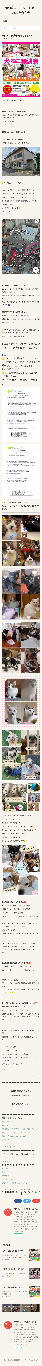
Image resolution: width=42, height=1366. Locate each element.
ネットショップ (7, 1139)
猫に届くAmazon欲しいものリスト (14, 1136)
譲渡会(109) (5, 1070)
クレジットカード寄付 (9, 1125)
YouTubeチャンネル (9, 1157)
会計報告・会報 (7, 1179)
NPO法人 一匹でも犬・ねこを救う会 (21, 10)
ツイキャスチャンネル (9, 1161)
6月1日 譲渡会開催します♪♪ (12, 1251)
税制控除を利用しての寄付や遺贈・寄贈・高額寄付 (20, 1129)
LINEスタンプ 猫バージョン (12, 1147)
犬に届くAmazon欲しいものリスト (14, 1132)
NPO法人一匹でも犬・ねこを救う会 (14, 1183)
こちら (27, 1103)
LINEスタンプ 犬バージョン (12, 1143)
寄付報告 (5, 1172)
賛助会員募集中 (7, 1121)
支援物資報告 (6, 1175)
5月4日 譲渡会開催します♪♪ (12, 1287)
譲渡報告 (5, 1168)
